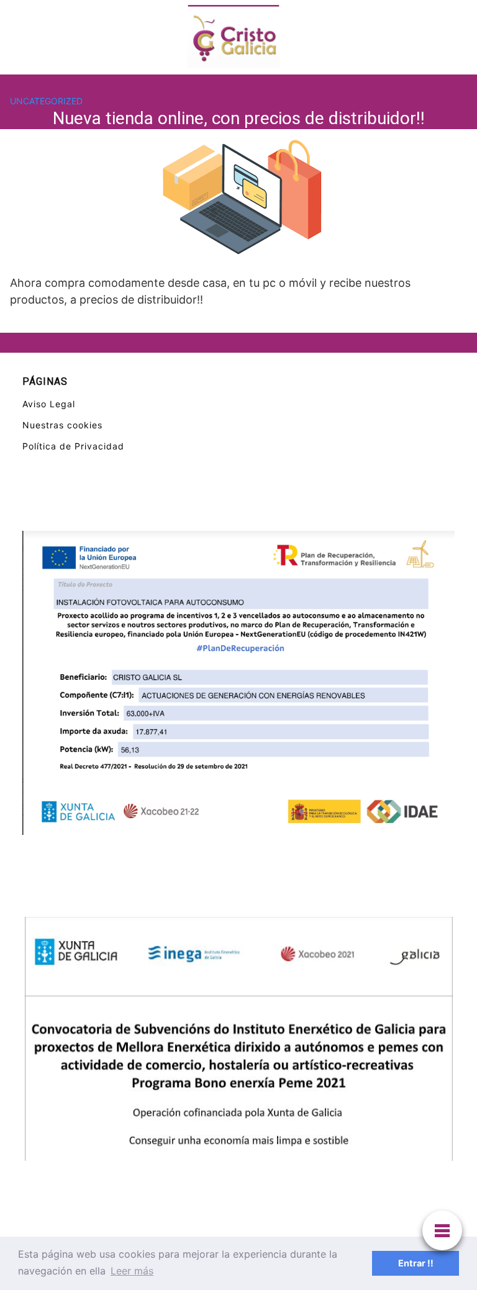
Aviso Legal (48, 404)
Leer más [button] (132, 1271)
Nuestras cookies (62, 425)
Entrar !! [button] (416, 1263)
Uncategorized (46, 101)
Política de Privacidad (73, 446)
